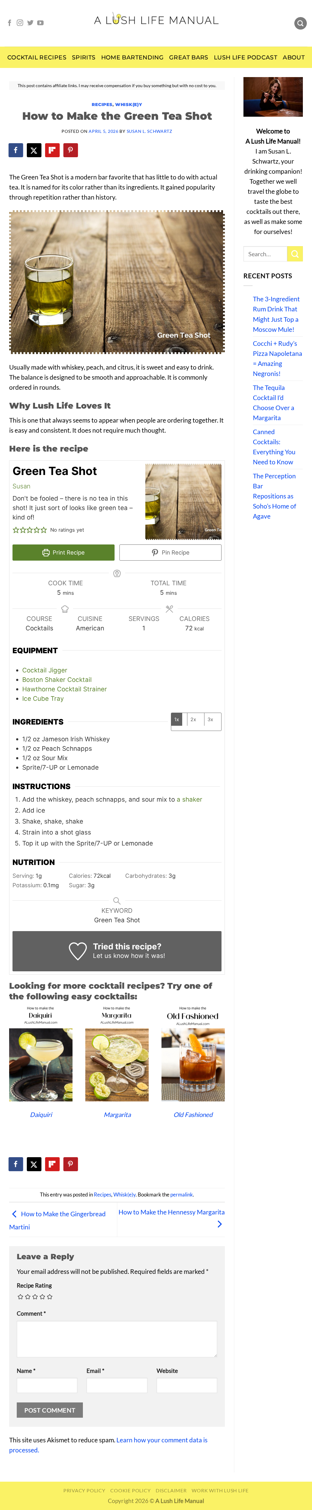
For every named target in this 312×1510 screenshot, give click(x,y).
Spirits (84, 57)
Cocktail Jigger (44, 670)
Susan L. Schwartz (149, 131)
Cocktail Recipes (36, 57)
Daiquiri (41, 1114)
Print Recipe (68, 552)
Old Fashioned (193, 1114)
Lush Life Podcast (245, 57)
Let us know (111, 955)
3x (210, 719)
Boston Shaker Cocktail (57, 679)
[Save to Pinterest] (71, 150)
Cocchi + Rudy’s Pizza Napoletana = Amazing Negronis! (277, 358)
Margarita (117, 1114)
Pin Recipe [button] (175, 552)
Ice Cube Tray (43, 698)
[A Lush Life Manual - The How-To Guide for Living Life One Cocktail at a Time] (156, 23)
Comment (31, 1313)
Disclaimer (171, 1490)
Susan (21, 486)
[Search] (300, 23)
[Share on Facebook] (16, 150)
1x (176, 719)
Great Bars (188, 57)
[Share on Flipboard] (53, 150)
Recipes (102, 104)
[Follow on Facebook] (9, 23)
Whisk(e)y (128, 104)
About (294, 57)
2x (193, 719)
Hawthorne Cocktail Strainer (64, 689)
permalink (181, 1195)
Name (26, 1370)
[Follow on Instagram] (20, 23)
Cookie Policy (130, 1490)
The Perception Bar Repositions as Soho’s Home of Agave (274, 496)
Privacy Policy (84, 1490)
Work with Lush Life (220, 1490)
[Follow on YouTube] (40, 23)
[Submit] (295, 253)
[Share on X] (34, 150)
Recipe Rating (34, 1285)
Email (96, 1370)
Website (167, 1370)
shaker (192, 799)
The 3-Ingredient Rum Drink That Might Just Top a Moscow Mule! (276, 314)
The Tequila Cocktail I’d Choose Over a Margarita (273, 402)
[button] (16, 530)
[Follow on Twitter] (30, 23)
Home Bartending (132, 57)
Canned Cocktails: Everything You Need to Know (274, 447)
